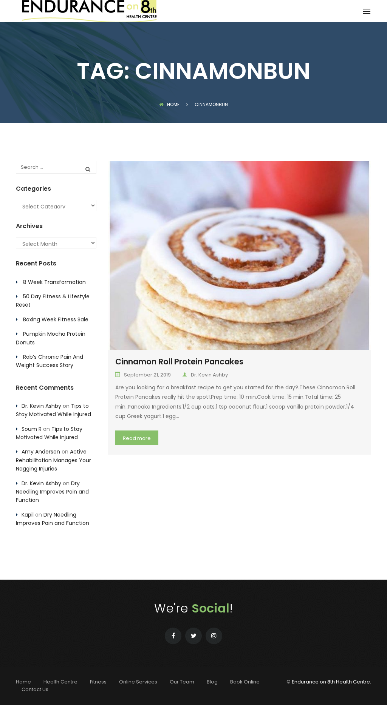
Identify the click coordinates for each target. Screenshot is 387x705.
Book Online (245, 681)
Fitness (98, 681)
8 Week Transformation (54, 282)
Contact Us (35, 689)
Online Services (138, 681)
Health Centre (60, 681)
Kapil (28, 514)
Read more (137, 438)
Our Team (182, 681)
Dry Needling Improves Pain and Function (52, 492)
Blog (212, 681)
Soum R (32, 429)
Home (173, 104)
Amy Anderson (41, 451)
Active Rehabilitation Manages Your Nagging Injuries (53, 460)
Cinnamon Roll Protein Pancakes (179, 361)
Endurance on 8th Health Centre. (331, 681)
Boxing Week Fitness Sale (55, 319)
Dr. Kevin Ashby (209, 374)
